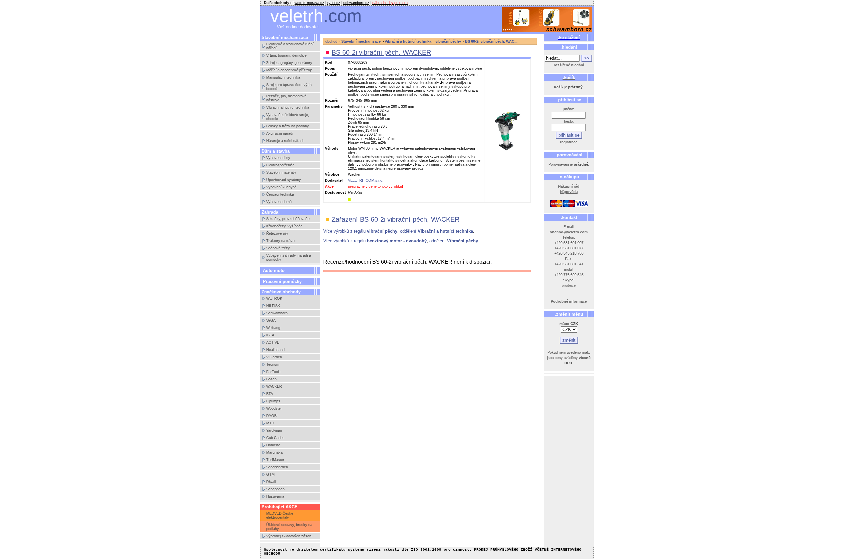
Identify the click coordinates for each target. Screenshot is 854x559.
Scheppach (275, 489)
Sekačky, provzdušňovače (288, 219)
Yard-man (274, 430)
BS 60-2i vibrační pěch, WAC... (491, 41)
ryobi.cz (333, 3)
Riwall (271, 482)
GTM (270, 474)
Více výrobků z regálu (360, 231)
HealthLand (275, 350)
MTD (270, 423)
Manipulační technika (283, 77)
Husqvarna (275, 496)
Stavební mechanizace (361, 41)
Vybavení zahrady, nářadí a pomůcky (288, 257)
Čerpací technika (280, 194)
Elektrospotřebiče (280, 165)
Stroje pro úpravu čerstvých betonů (289, 87)
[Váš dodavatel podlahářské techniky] (547, 20)
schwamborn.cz (356, 3)
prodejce (569, 285)
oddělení (436, 231)
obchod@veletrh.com (569, 232)
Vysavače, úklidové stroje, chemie (287, 117)
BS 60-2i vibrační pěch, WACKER (381, 52)
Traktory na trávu (280, 241)
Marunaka (274, 452)
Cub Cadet (275, 438)
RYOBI (272, 416)
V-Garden (274, 357)
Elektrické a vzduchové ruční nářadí (290, 46)
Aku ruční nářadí (279, 133)
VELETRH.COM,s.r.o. (365, 180)
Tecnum (272, 364)
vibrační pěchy (448, 41)
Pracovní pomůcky (282, 281)
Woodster (274, 408)
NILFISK (273, 306)
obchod (331, 41)
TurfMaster (275, 460)
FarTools (273, 372)
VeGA (271, 320)
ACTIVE (272, 342)
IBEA (270, 335)
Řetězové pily (277, 233)
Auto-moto (274, 270)
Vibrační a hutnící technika (287, 107)
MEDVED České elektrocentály (279, 515)
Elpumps (273, 401)
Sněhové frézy (278, 248)
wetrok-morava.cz (309, 3)
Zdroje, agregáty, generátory (289, 63)
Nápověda (569, 192)
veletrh (316, 16)
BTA (269, 394)
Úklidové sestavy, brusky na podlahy (289, 527)
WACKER (274, 386)
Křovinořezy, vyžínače (284, 226)
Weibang (273, 328)
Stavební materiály (281, 172)
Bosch (271, 379)
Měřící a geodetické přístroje (289, 70)
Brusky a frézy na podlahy (287, 126)
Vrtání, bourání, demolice (286, 55)
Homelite (273, 445)
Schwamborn (277, 313)
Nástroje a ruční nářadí (285, 141)
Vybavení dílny (278, 158)
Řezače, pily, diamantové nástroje (286, 98)
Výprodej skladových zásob (288, 536)
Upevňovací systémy (283, 180)
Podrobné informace (569, 301)
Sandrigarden (277, 467)
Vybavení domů (279, 202)
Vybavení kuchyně (281, 187)
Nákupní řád (568, 186)
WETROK (274, 298)
